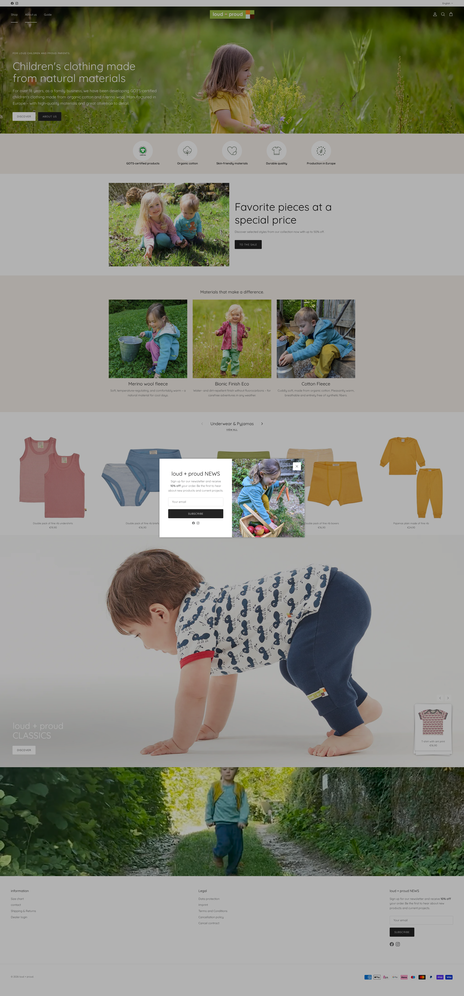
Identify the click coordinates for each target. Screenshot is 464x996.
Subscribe (195, 513)
